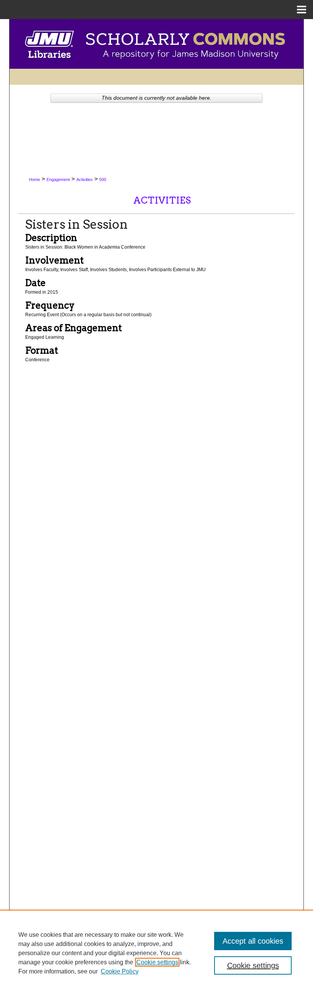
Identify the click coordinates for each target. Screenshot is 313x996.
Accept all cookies (253, 941)
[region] (156, 953)
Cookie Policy (120, 971)
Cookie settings (157, 962)
